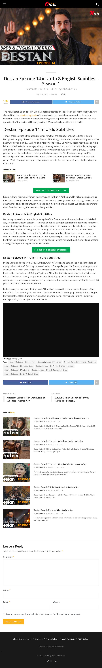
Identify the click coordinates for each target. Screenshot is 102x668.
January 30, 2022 (53, 490)
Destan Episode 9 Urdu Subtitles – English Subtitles (56, 487)
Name (7, 590)
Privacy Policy (51, 639)
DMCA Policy (83, 639)
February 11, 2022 (53, 467)
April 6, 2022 (22, 181)
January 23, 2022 (53, 513)
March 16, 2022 (73, 181)
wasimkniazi (40, 422)
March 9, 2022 (42, 94)
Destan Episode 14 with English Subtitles (49, 370)
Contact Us (27, 639)
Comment (8, 557)
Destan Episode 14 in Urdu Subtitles (80, 362)
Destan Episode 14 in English (22, 362)
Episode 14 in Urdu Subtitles (51, 190)
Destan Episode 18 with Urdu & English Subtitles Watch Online (30, 176)
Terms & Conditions (67, 639)
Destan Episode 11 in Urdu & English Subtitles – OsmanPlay (60, 464)
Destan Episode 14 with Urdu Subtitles (21, 374)
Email (6, 602)
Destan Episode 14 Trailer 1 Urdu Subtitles (54, 366)
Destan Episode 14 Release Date (19, 366)
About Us (17, 639)
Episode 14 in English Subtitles (51, 250)
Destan (54, 94)
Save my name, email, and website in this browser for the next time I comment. (43, 614)
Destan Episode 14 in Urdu (49, 362)
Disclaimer (39, 639)
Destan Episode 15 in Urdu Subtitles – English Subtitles (79, 176)
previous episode (28, 115)
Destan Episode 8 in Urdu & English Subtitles (53, 510)
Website (56, 602)
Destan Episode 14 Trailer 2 (17, 370)
